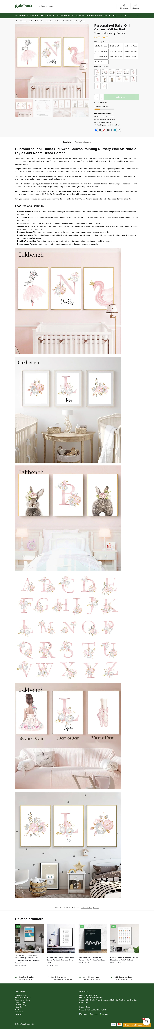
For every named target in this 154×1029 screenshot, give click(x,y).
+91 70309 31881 (91, 995)
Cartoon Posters (34, 21)
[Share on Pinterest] (104, 130)
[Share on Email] (108, 130)
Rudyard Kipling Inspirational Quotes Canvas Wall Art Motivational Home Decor (60, 959)
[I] (97, 86)
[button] (86, 61)
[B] (133, 72)
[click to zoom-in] (52, 61)
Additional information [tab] (83, 142)
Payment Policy (20, 1005)
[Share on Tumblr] (111, 130)
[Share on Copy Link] (119, 130)
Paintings (24, 21)
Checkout (135, 8)
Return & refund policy (22, 997)
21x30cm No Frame (116, 51)
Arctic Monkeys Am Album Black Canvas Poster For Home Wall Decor (92, 958)
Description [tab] (67, 142)
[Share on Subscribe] (115, 130)
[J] (105, 86)
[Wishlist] (40, 927)
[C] (97, 79)
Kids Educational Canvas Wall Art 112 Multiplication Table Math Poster (124, 958)
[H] (133, 79)
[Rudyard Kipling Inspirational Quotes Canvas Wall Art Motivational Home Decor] (61, 938)
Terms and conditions (22, 1000)
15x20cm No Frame (131, 46)
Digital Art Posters (22, 955)
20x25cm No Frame (101, 51)
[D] (105, 79)
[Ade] (112, 72)
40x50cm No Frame (116, 56)
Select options (29, 970)
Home (18, 21)
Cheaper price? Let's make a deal (137, 1025)
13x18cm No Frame (116, 46)
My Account (124, 8)
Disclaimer (19, 1014)
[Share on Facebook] (96, 130)
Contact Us (19, 1012)
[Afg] (119, 72)
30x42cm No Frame (101, 56)
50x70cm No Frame (101, 62)
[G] (126, 79)
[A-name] (97, 72)
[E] (112, 79)
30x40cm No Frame (131, 51)
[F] (119, 79)
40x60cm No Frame (131, 56)
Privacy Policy (20, 1002)
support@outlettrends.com (93, 997)
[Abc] (105, 72)
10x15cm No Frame (101, 46)
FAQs (17, 1009)
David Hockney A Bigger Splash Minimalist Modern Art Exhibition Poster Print (27, 960)
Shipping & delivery (21, 995)
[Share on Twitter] (100, 130)
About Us (18, 1007)
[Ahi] (126, 72)
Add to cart (121, 97)
